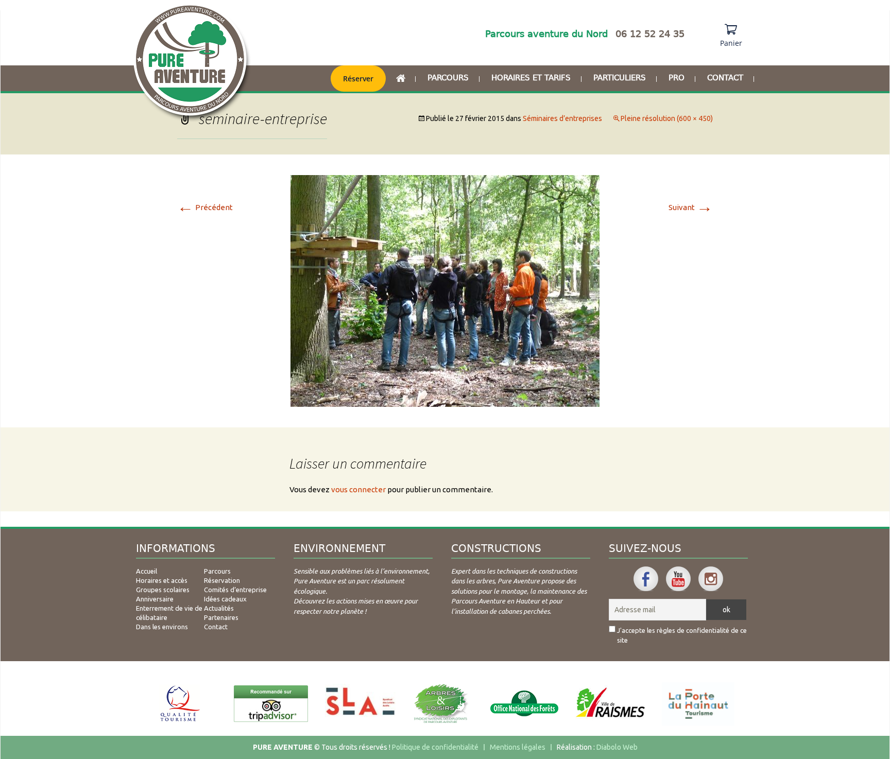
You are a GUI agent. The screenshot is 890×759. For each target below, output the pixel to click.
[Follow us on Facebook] (646, 578)
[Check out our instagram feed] (710, 578)
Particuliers (619, 77)
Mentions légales (517, 747)
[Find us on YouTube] (678, 578)
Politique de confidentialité (435, 747)
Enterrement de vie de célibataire (169, 613)
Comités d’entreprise (235, 589)
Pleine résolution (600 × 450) (667, 118)
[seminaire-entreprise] (445, 290)
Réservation (222, 580)
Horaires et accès (161, 580)
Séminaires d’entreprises (562, 118)
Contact (725, 77)
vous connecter (358, 489)
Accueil (146, 571)
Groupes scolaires (163, 589)
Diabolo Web (617, 747)
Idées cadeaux (225, 598)
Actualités (219, 608)
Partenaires (221, 617)
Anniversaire (155, 598)
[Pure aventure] (192, 63)
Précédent (205, 207)
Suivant (691, 207)
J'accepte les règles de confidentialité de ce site (682, 635)
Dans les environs (162, 626)
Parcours (448, 77)
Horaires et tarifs (531, 77)
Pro (676, 77)
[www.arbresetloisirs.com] (441, 703)
